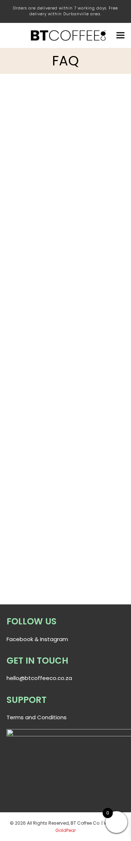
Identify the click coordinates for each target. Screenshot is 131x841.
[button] (120, 35)
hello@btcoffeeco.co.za (39, 678)
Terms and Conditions (37, 717)
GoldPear (65, 830)
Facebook (20, 639)
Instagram (54, 639)
